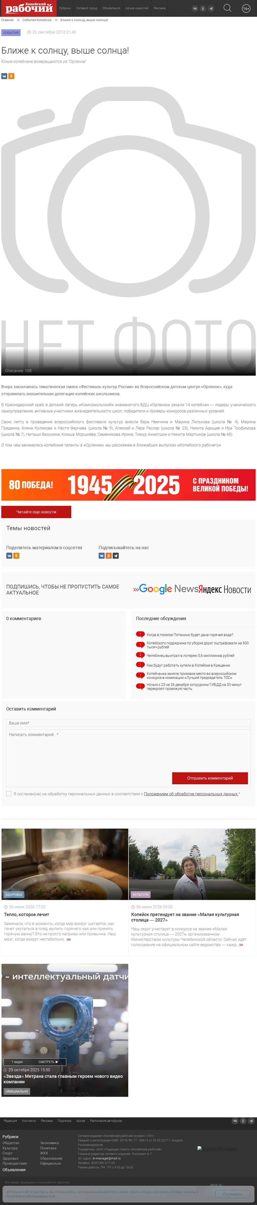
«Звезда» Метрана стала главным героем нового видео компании (63, 1079)
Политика (48, 1148)
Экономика (49, 1143)
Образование (51, 1158)
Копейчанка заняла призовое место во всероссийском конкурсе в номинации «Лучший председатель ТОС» (191, 676)
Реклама (159, 8)
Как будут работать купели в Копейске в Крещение (188, 665)
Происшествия (15, 1163)
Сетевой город (86, 8)
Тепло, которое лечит (26, 914)
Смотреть (46, 1062)
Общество (11, 1143)
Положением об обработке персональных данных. (191, 794)
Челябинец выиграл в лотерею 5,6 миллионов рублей (190, 656)
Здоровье (10, 1158)
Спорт (8, 1153)
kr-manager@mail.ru (107, 1158)
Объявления (111, 8)
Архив (80, 1121)
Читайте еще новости (36, 512)
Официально (50, 1163)
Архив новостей (136, 8)
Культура (10, 1148)
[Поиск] (227, 8)
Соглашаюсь (232, 1194)
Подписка (64, 1121)
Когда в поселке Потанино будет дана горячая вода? (190, 635)
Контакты (29, 1121)
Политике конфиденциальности (31, 1196)
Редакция (10, 1121)
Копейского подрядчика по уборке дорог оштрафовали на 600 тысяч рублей (198, 645)
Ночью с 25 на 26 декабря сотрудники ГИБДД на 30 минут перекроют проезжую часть (194, 687)
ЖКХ (44, 1153)
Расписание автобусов (106, 1121)
